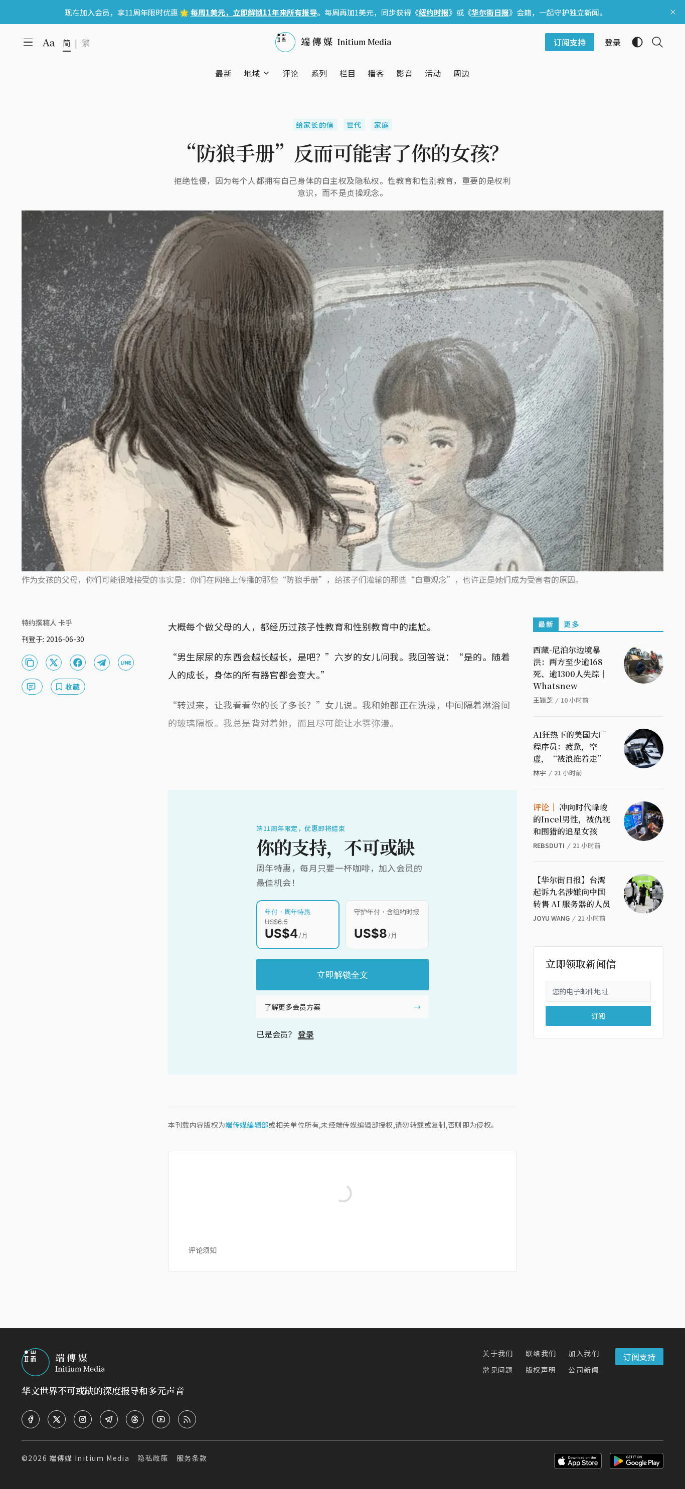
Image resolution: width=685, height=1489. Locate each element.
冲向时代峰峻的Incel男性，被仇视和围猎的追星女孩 (571, 819)
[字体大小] (49, 43)
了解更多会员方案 (292, 1007)
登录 (306, 1034)
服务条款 (192, 1458)
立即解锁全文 (342, 975)
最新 (546, 624)
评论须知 (203, 1250)
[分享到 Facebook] (78, 663)
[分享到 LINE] (126, 663)
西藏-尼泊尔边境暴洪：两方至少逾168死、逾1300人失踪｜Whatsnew (570, 668)
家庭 (382, 125)
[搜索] (653, 42)
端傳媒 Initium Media (89, 1458)
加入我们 (583, 1353)
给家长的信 (315, 125)
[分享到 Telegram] (102, 663)
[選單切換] (266, 73)
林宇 (539, 772)
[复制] (30, 663)
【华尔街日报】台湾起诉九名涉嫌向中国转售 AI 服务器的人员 (571, 892)
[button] (252, 73)
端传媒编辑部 (246, 1125)
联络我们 (541, 1353)
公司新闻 (583, 1370)
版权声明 (541, 1370)
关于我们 (497, 1353)
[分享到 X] (54, 663)
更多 (571, 624)
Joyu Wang (551, 918)
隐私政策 (152, 1458)
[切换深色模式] (633, 42)
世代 (354, 125)
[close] (673, 12)
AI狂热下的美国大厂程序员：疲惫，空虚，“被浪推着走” (569, 746)
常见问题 (497, 1370)
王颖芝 (543, 700)
